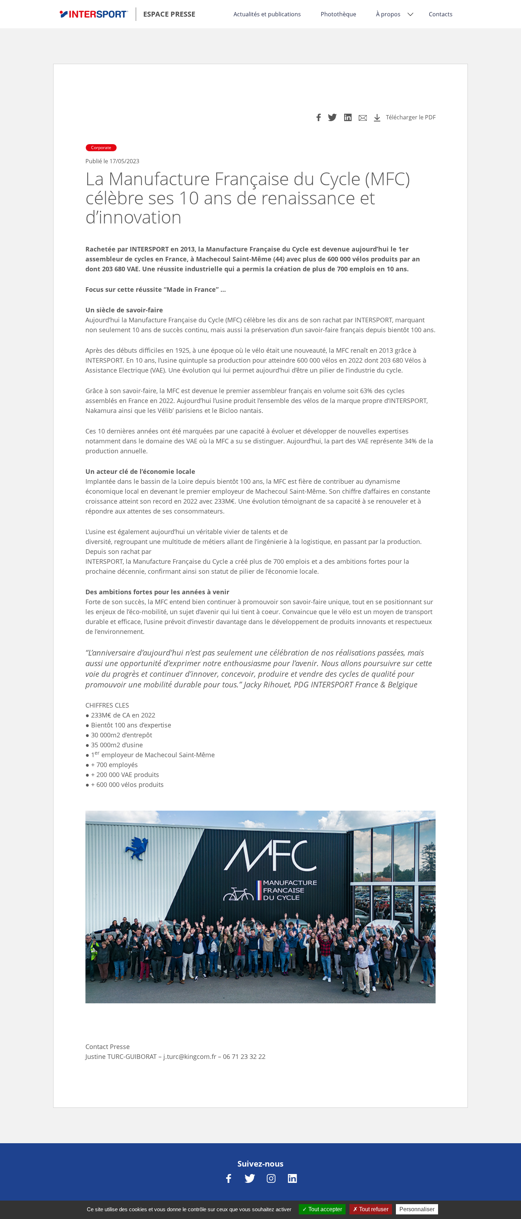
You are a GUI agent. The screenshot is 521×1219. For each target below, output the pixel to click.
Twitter (249, 1178)
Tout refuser (373, 1209)
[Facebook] (318, 118)
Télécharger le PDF (411, 117)
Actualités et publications (267, 14)
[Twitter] (332, 118)
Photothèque (338, 14)
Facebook (228, 1178)
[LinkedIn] (348, 118)
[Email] (363, 118)
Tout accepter (324, 1209)
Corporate (101, 147)
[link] (130, 14)
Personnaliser (417, 1209)
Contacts (441, 14)
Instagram (271, 1178)
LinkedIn (292, 1178)
